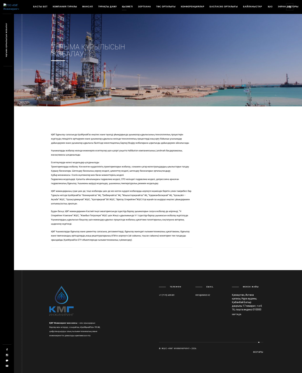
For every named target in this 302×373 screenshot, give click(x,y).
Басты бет (40, 6)
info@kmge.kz (202, 295)
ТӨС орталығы (166, 6)
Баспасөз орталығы (224, 6)
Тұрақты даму (107, 6)
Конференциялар (192, 6)
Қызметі (127, 6)
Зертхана (144, 6)
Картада (236, 314)
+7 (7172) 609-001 (167, 295)
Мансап (87, 6)
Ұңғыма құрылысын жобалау (6, 40)
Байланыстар (252, 6)
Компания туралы (65, 6)
